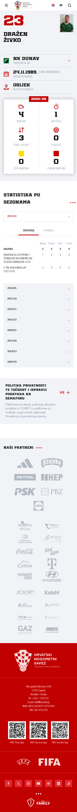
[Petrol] (25, 477)
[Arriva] (51, 604)
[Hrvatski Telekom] (51, 563)
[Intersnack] (51, 551)
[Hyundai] (51, 576)
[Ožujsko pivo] (51, 463)
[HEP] (51, 477)
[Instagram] (28, 783)
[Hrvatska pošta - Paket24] (51, 526)
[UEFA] (23, 761)
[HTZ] (25, 526)
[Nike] (25, 463)
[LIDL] (38, 505)
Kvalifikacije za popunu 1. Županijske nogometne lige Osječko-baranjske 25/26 (18, 259)
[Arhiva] (69, 5)
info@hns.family (41, 702)
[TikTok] (68, 783)
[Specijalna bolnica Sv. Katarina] (51, 617)
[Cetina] (25, 563)
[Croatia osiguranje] (25, 538)
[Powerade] (25, 576)
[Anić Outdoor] (25, 604)
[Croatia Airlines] (51, 538)
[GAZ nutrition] (25, 629)
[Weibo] (48, 783)
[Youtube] (38, 783)
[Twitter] (18, 783)
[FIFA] (50, 761)
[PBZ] (51, 491)
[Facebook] (8, 783)
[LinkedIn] (58, 783)
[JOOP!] (25, 592)
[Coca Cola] (25, 551)
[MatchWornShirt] (51, 629)
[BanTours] (25, 617)
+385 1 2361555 (40, 698)
